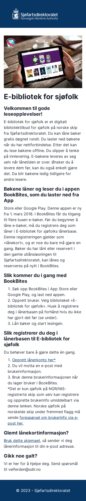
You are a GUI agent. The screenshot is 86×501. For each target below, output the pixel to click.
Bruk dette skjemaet (22, 440)
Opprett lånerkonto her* (34, 359)
